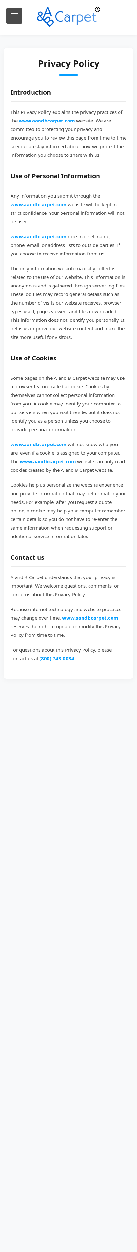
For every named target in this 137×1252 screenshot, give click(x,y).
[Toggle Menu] (14, 16)
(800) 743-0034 (57, 658)
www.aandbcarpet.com (47, 120)
